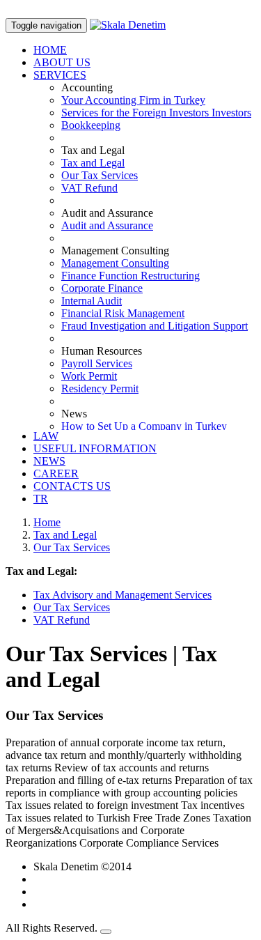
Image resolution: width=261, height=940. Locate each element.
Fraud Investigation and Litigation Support (154, 326)
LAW (45, 436)
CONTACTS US (72, 486)
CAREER (56, 473)
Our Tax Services (99, 175)
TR (40, 498)
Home (47, 522)
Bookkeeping (90, 125)
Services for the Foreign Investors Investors (156, 112)
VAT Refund (89, 188)
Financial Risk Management (122, 313)
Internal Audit (91, 301)
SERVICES (59, 75)
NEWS (49, 461)
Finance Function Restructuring (130, 276)
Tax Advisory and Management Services (122, 595)
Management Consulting (115, 263)
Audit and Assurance (107, 225)
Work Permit (89, 376)
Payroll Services (96, 363)
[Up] (105, 932)
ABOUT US (61, 62)
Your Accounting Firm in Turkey (133, 100)
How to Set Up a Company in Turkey (144, 426)
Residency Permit (100, 388)
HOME (50, 50)
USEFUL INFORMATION (95, 448)
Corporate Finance (102, 288)
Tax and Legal (93, 163)
